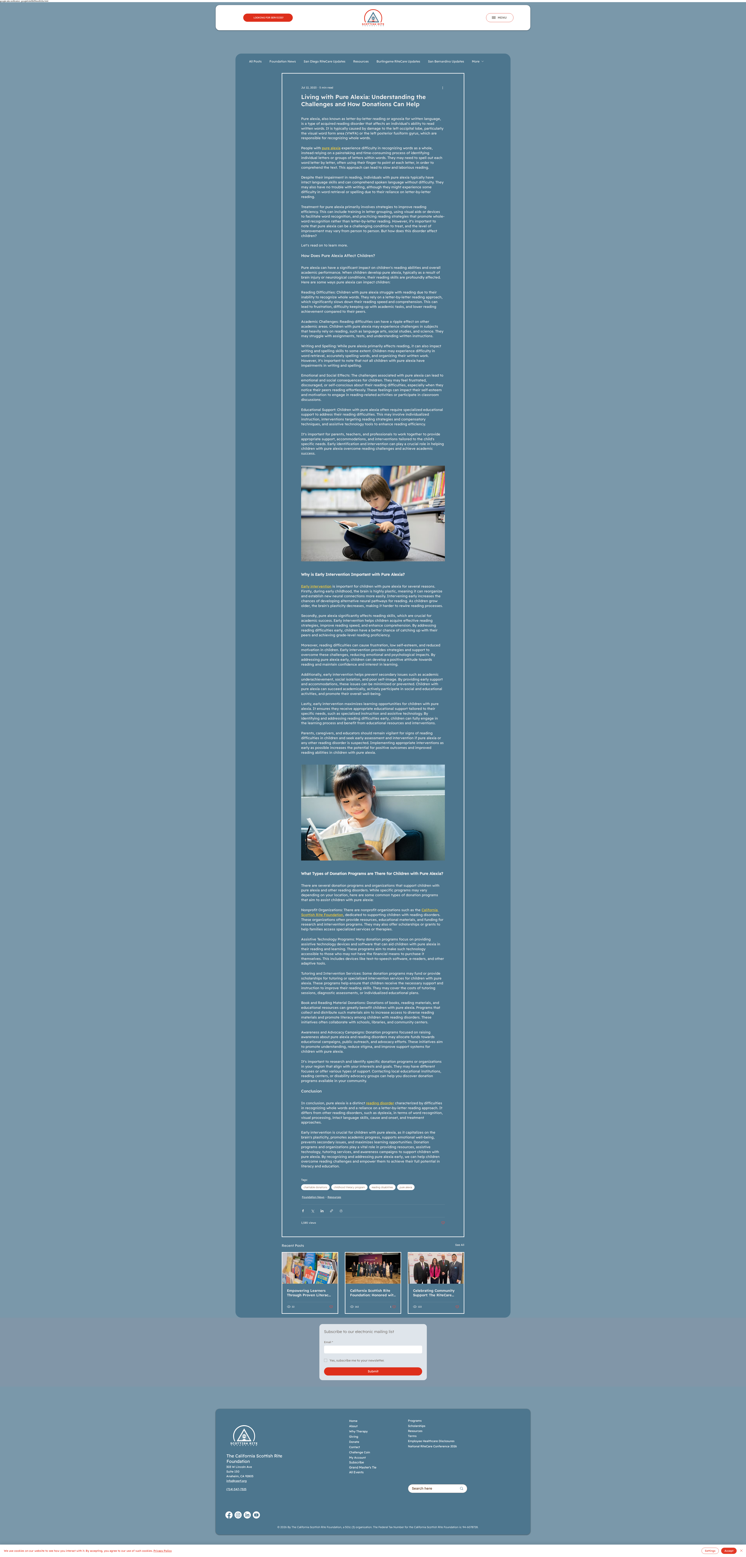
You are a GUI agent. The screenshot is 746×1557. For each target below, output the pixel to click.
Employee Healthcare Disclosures (431, 1441)
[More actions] (442, 87)
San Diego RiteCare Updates (324, 61)
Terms (412, 1436)
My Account (357, 1457)
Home (353, 1421)
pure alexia (406, 1187)
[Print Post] (341, 1211)
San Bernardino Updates (446, 61)
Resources (361, 61)
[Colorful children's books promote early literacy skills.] (310, 1268)
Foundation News (282, 61)
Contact (354, 1447)
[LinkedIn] (247, 1515)
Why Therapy (358, 1431)
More (475, 61)
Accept (728, 1551)
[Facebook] (229, 1515)
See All (459, 1245)
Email (328, 1342)
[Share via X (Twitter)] (312, 1211)
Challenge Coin (359, 1452)
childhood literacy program (349, 1187)
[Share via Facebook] (303, 1211)
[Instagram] (238, 1515)
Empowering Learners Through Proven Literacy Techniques (309, 1292)
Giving (353, 1436)
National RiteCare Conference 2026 (432, 1446)
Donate (354, 1442)
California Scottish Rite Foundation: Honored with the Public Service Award (373, 1292)
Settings (710, 1551)
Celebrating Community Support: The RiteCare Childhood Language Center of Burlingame (434, 1292)
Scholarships (416, 1426)
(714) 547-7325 (236, 1489)
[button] (499, 17)
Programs (415, 1420)
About (353, 1426)
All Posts (255, 61)
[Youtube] (256, 1515)
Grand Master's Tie (362, 1467)
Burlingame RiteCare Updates (398, 61)
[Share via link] (331, 1211)
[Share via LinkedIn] (322, 1211)
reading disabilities (382, 1187)
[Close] (741, 1551)
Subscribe (356, 1462)
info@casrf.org (236, 1481)
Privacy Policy (162, 1551)
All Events (356, 1472)
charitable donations (315, 1187)
